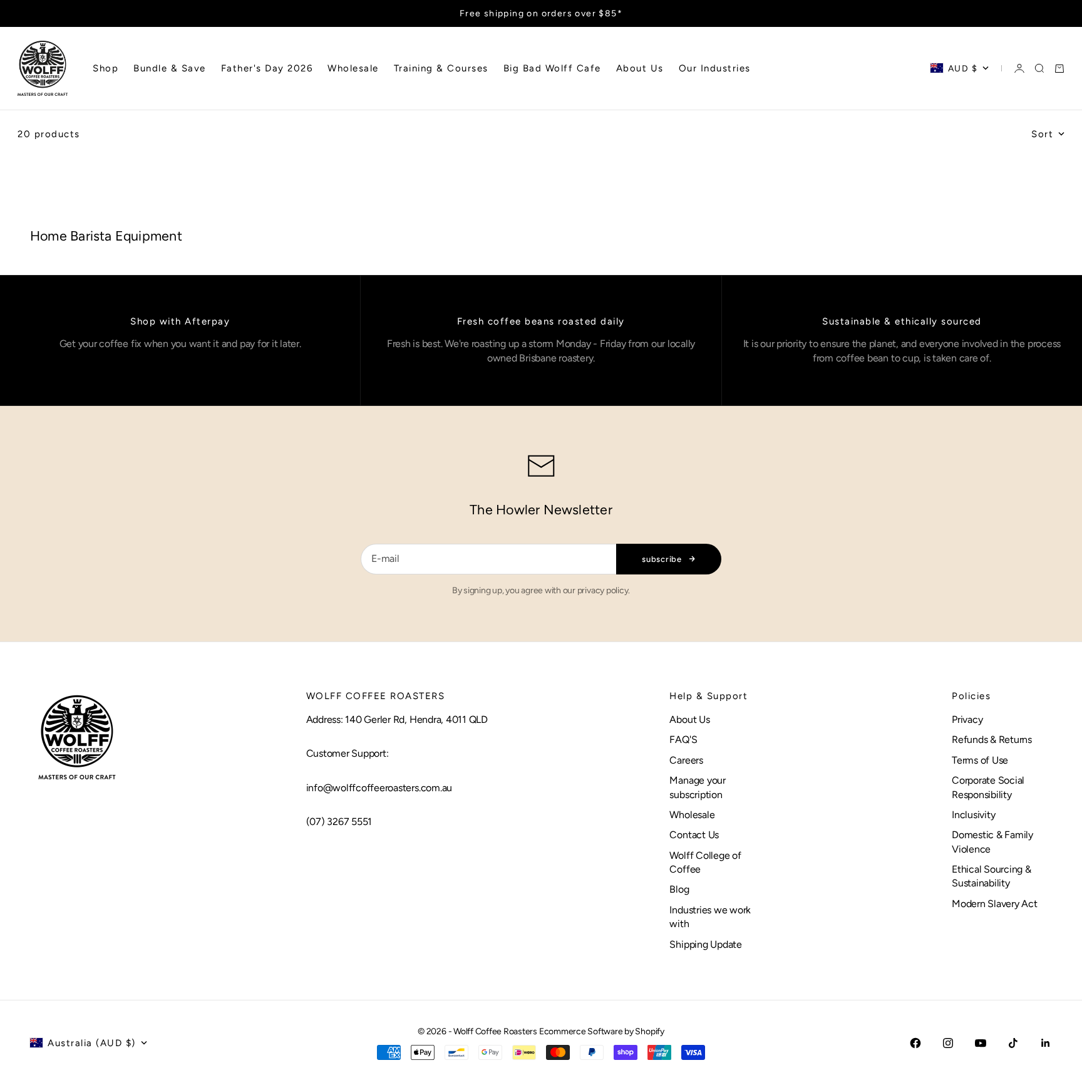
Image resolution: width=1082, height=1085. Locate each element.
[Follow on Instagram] (948, 1043)
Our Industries (715, 68)
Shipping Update (705, 944)
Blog (679, 889)
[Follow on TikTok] (1013, 1043)
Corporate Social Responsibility (988, 787)
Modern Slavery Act (995, 904)
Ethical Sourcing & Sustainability (991, 876)
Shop (105, 68)
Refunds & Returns (992, 739)
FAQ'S (683, 739)
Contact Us (694, 835)
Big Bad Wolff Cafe (552, 68)
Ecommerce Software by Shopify (601, 1031)
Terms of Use (980, 760)
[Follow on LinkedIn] (1045, 1043)
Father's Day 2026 (267, 68)
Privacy (967, 719)
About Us (640, 68)
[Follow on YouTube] (980, 1043)
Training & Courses (441, 68)
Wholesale (353, 68)
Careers (686, 760)
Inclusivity (973, 815)
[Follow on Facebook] (915, 1043)
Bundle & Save (169, 68)
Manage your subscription (697, 787)
